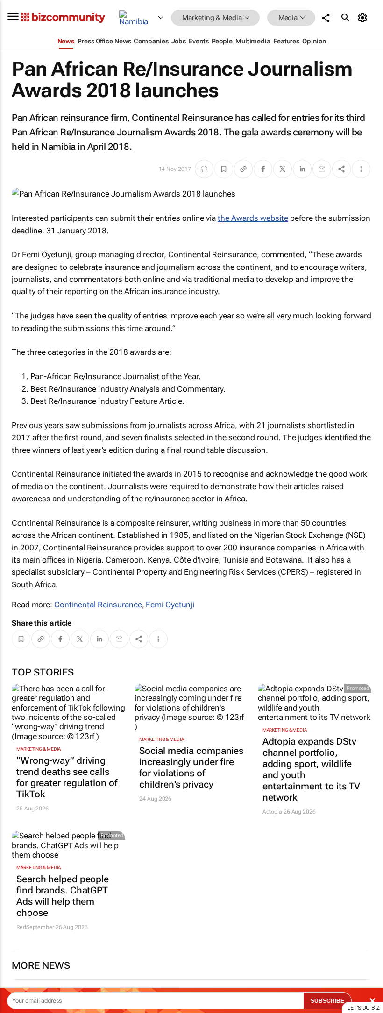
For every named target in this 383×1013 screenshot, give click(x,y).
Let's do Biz (363, 1008)
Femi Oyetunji (170, 604)
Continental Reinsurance (98, 604)
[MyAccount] (364, 18)
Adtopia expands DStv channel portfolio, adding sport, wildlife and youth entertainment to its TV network (311, 769)
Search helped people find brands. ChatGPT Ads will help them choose (62, 895)
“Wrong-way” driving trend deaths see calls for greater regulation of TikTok (66, 777)
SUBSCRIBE (327, 1001)
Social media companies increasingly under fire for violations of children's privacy (191, 767)
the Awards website (253, 218)
